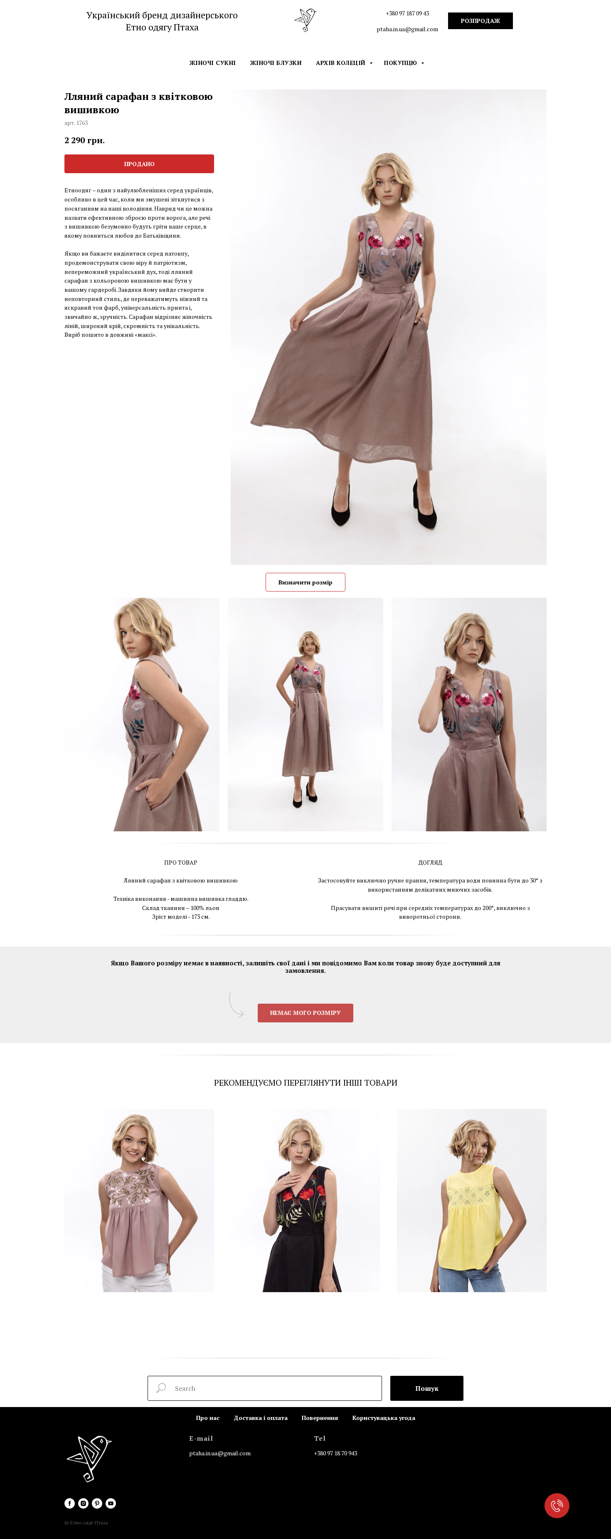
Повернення (320, 1418)
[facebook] (69, 1503)
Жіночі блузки (276, 63)
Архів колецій (341, 63)
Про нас (207, 1418)
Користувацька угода (383, 1418)
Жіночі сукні (213, 63)
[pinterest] (97, 1503)
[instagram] (83, 1503)
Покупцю (401, 63)
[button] (305, 1013)
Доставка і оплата (261, 1418)
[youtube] (111, 1503)
